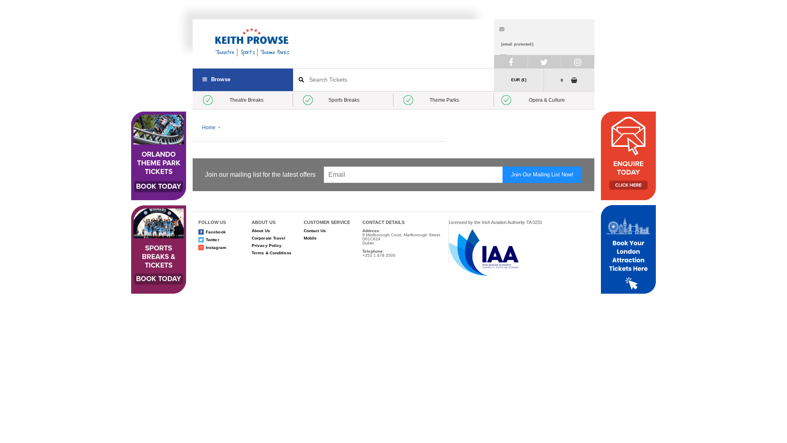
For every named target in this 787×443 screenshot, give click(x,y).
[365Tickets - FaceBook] (511, 62)
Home (209, 127)
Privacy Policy (267, 245)
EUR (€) (518, 80)
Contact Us (315, 230)
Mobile (310, 238)
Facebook (216, 232)
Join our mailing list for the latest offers (260, 174)
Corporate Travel (269, 238)
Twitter (212, 239)
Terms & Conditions (271, 253)
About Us (261, 230)
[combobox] (393, 80)
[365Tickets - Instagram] (577, 62)
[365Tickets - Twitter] (544, 62)
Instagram (216, 247)
